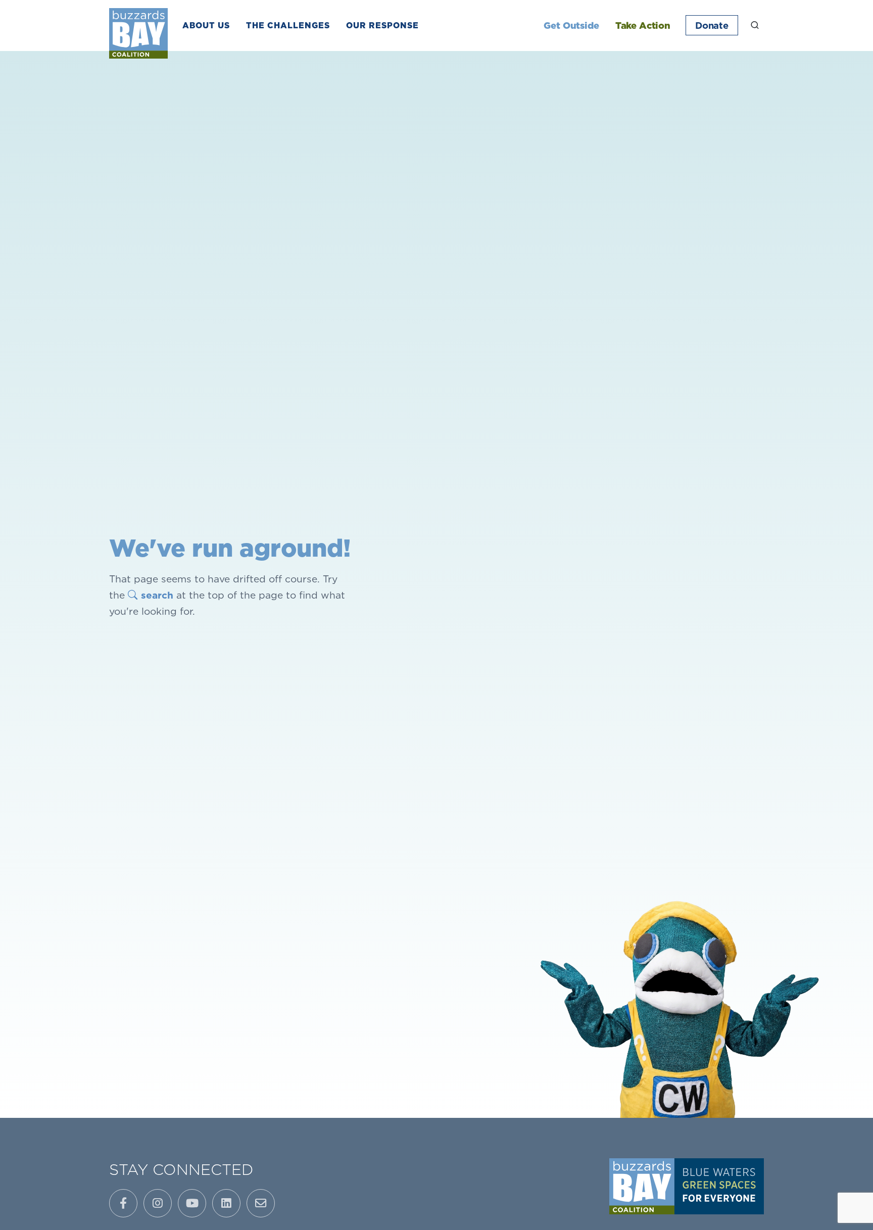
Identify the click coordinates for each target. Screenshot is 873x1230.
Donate (712, 25)
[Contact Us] (261, 1203)
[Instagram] (157, 1203)
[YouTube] (192, 1203)
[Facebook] (123, 1203)
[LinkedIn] (226, 1203)
